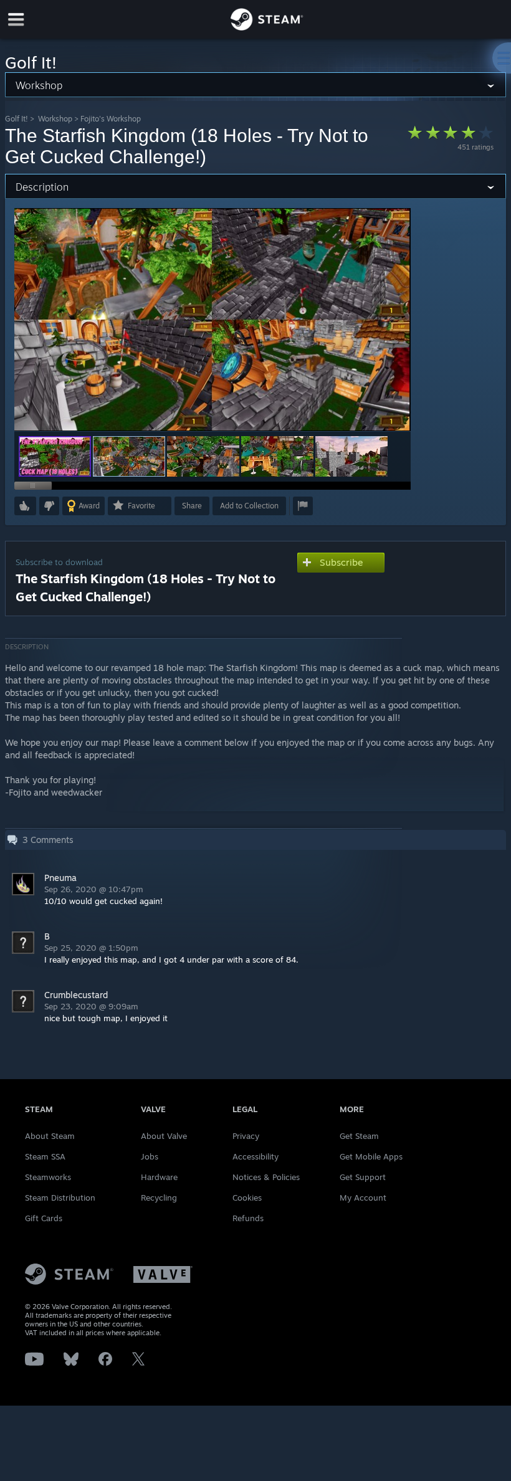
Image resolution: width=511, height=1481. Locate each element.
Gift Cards (43, 1218)
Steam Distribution (60, 1197)
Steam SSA (45, 1156)
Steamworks (48, 1177)
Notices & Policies (266, 1177)
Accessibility (255, 1156)
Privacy (245, 1136)
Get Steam (359, 1136)
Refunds (248, 1218)
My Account (363, 1197)
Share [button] (192, 505)
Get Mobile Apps (371, 1156)
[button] (55, 456)
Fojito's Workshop (110, 118)
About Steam (50, 1136)
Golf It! (16, 118)
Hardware (159, 1177)
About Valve (164, 1136)
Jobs (149, 1156)
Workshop (55, 118)
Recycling (159, 1197)
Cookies (247, 1197)
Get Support (363, 1177)
